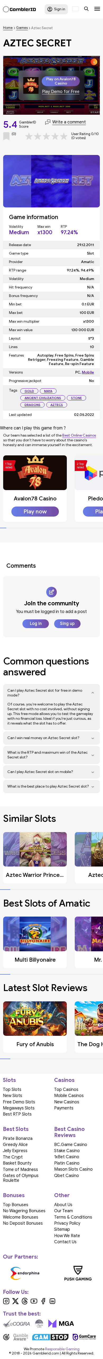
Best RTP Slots (17, 1114)
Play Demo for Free (60, 91)
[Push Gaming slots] (78, 1273)
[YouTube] (34, 1303)
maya (48, 391)
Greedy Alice (15, 1144)
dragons (32, 405)
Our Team (63, 1211)
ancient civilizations (43, 398)
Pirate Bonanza (17, 1138)
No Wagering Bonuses (24, 1211)
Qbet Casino (66, 1175)
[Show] (93, 693)
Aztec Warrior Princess (35, 875)
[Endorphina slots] (25, 1273)
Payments (63, 1108)
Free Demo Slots (19, 1102)
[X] (15, 1303)
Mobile (88, 372)
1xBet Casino (66, 1157)
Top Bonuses (15, 1204)
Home (8, 28)
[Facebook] (43, 1303)
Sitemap (62, 1229)
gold (29, 391)
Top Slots (12, 1089)
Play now (35, 511)
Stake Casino (67, 1150)
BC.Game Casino (70, 1144)
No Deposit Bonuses (23, 1223)
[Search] (86, 9)
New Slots (12, 1095)
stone (76, 398)
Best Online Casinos (79, 435)
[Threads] (24, 1303)
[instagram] (6, 1303)
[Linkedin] (52, 1303)
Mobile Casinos (69, 1095)
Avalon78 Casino (35, 498)
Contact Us (65, 1242)
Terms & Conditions (73, 1217)
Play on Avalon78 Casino (61, 81)
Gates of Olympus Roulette (21, 1178)
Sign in (59, 9)
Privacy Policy (67, 1223)
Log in (36, 623)
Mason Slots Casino (73, 1169)
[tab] (5, 889)
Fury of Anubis (35, 1044)
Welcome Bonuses (20, 1217)
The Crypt (13, 1157)
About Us (63, 1204)
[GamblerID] (19, 9)
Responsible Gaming (62, 1349)
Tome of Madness (20, 1169)
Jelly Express (15, 1150)
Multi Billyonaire (35, 959)
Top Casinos (66, 1089)
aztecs (56, 405)
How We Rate (67, 1235)
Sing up (67, 623)
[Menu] (97, 9)
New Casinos (66, 1102)
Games (22, 28)
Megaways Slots (19, 1108)
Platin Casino (66, 1163)
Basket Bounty (17, 1163)
